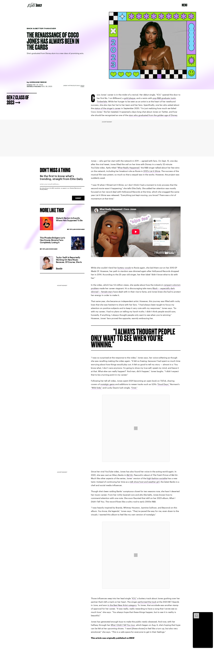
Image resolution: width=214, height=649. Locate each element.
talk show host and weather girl (144, 482)
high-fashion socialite (157, 478)
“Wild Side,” (96, 387)
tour (133, 625)
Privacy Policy (44, 189)
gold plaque (129, 98)
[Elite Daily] (34, 5)
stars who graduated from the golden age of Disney (153, 115)
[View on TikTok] (135, 428)
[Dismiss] (210, 614)
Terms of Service (74, 188)
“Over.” (134, 387)
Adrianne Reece (38, 82)
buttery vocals (124, 267)
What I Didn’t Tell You (121, 625)
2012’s (146, 171)
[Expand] (195, 614)
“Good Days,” (163, 384)
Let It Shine (155, 171)
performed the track (147, 602)
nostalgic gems (107, 384)
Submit (78, 198)
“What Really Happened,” (128, 167)
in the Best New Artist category (122, 605)
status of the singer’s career (108, 108)
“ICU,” (134, 598)
